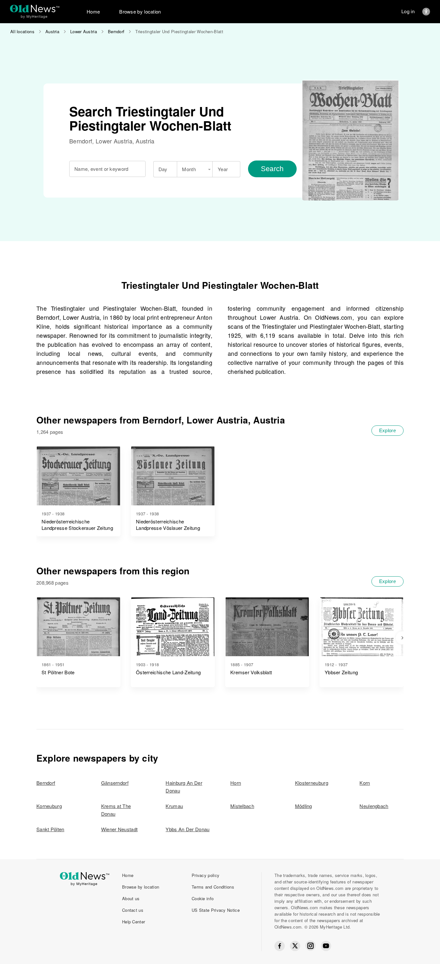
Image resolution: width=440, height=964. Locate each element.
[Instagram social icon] (310, 945)
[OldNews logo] (34, 8)
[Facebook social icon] (279, 946)
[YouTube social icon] (326, 946)
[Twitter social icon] (295, 946)
